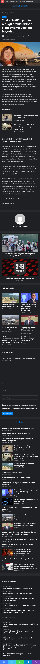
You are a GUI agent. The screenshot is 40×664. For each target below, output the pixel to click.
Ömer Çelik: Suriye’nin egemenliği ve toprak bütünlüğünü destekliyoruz (28, 307)
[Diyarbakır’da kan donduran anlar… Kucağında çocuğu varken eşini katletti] (7, 126)
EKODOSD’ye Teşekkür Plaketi (12, 472)
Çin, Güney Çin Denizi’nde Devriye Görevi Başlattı (27, 339)
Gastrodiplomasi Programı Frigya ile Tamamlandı (23, 447)
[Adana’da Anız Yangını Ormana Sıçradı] (10, 320)
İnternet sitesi (6, 398)
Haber (12, 12)
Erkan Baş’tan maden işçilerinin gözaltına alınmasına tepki (28, 329)
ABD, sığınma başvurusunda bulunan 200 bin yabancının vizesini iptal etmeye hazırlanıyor (26, 566)
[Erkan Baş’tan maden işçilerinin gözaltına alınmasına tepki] (29, 320)
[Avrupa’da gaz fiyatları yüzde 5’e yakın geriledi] (7, 501)
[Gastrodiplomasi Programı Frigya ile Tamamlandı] (7, 117)
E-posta (4, 391)
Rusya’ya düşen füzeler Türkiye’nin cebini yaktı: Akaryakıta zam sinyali (22, 552)
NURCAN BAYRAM (10, 36)
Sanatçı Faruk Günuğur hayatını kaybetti (16, 477)
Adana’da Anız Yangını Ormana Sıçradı (9, 328)
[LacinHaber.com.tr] (20, 6)
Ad (3, 383)
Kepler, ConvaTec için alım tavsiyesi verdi (16, 433)
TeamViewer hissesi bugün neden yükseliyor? (18, 428)
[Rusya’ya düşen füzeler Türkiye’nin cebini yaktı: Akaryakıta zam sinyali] (7, 552)
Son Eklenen (20, 422)
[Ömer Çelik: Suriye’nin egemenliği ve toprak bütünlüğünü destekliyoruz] (29, 298)
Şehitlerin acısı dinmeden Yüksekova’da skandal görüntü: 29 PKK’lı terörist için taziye (10, 339)
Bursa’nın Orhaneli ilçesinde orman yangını (10, 305)
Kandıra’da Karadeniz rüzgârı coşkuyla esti (17, 559)
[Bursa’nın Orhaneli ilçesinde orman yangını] (10, 298)
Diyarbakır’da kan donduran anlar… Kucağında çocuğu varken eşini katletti (25, 126)
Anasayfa (6, 12)
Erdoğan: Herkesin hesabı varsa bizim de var (17, 544)
